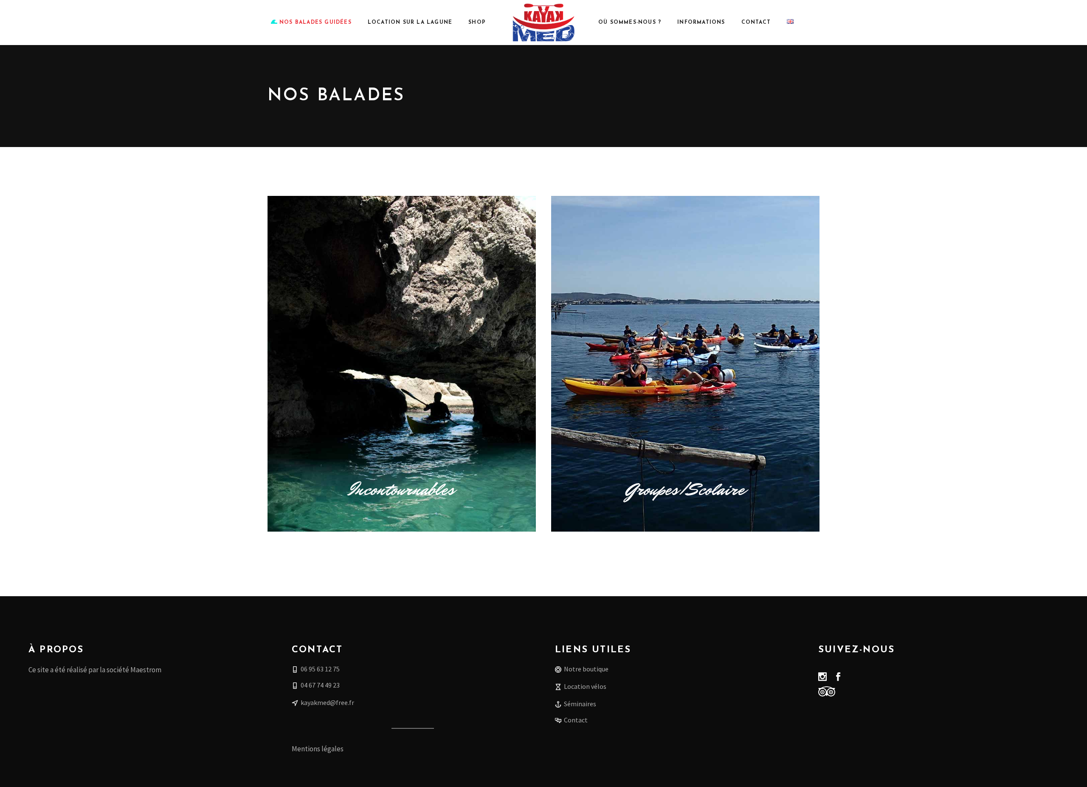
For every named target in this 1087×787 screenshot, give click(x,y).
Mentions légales (318, 748)
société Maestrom (134, 669)
